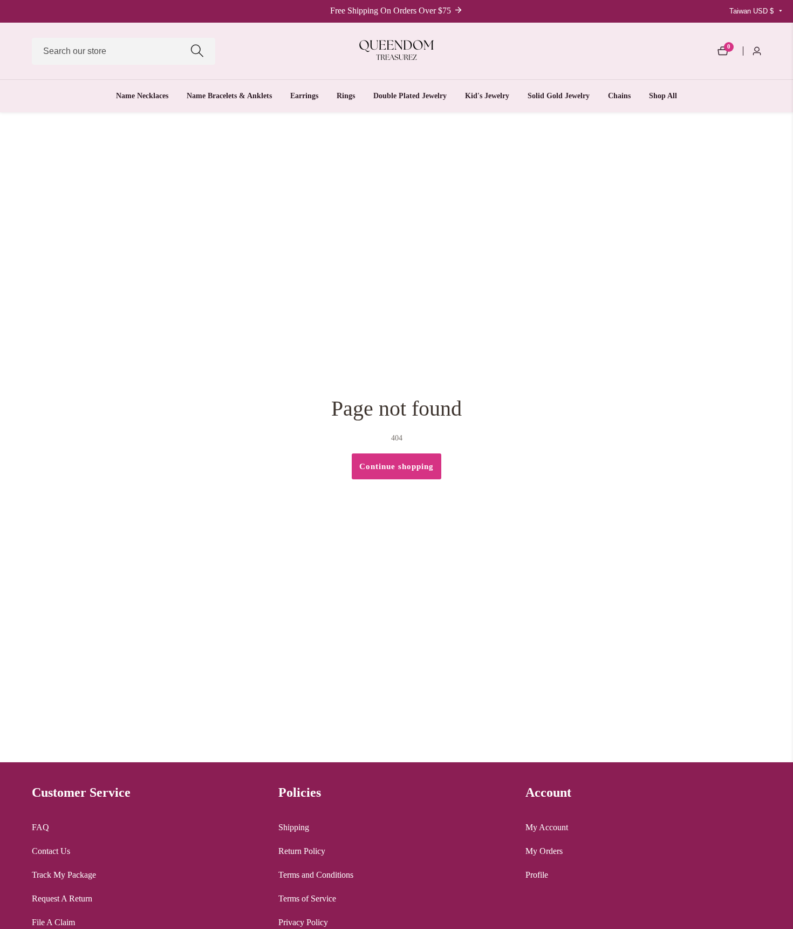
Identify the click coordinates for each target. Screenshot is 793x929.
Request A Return (62, 898)
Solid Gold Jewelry (559, 96)
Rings (346, 96)
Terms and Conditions (315, 874)
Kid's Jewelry (487, 96)
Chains (619, 96)
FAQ (40, 827)
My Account (546, 827)
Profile (536, 874)
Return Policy (301, 851)
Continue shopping (396, 466)
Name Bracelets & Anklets (229, 96)
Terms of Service (307, 898)
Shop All (663, 96)
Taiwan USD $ (752, 11)
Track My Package (64, 874)
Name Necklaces (142, 96)
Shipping (293, 827)
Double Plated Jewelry (410, 96)
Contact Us (51, 851)
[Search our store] (197, 51)
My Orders (544, 851)
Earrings (304, 96)
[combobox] (123, 51)
